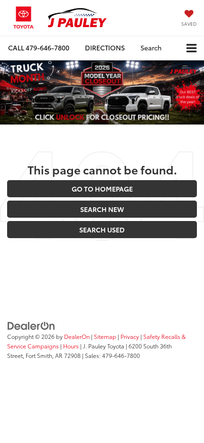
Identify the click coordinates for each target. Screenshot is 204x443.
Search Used (102, 229)
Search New (102, 209)
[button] (38, 48)
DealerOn (77, 336)
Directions (105, 47)
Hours (71, 346)
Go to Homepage (102, 188)
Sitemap (105, 336)
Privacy (130, 336)
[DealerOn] (31, 324)
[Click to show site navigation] (191, 48)
